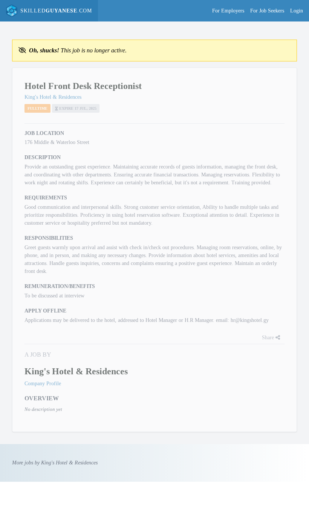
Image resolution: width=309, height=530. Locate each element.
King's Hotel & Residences (52, 97)
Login (296, 11)
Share (268, 337)
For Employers (228, 11)
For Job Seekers (267, 11)
